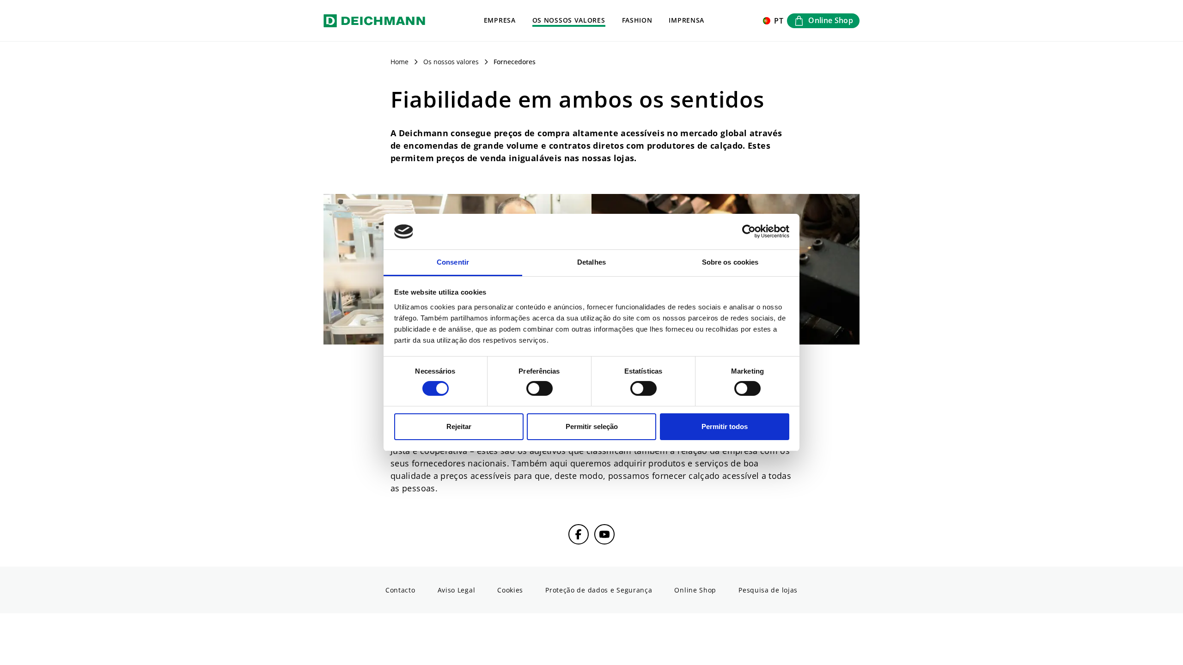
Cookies (510, 590)
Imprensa (686, 20)
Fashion (637, 20)
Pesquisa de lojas (768, 590)
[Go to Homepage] (374, 20)
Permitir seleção (592, 426)
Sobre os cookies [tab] (730, 262)
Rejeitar (458, 426)
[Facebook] (578, 534)
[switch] (539, 388)
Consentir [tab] (453, 262)
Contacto (400, 590)
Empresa (500, 20)
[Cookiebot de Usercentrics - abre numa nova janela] (748, 232)
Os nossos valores (568, 20)
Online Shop (695, 590)
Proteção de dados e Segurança (598, 590)
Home (399, 61)
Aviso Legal (457, 590)
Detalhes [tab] (591, 262)
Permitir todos (724, 426)
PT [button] (779, 21)
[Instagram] (604, 534)
